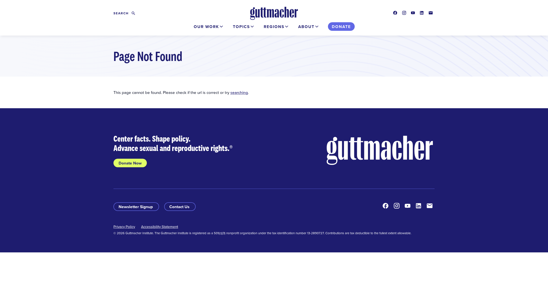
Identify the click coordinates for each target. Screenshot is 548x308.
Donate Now (130, 163)
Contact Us (180, 207)
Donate (341, 27)
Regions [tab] (274, 27)
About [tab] (306, 27)
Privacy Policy (124, 226)
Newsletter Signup (136, 207)
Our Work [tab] (206, 27)
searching (239, 92)
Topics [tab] (241, 27)
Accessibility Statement (159, 226)
